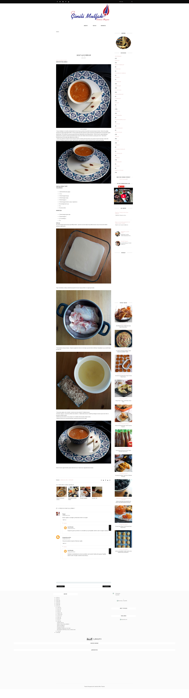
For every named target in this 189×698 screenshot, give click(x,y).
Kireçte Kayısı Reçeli (123, 524)
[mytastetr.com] (123, 619)
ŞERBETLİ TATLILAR (119, 170)
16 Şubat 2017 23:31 (66, 515)
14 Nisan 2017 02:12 (71, 528)
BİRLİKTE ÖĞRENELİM (119, 64)
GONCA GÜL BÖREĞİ (123, 549)
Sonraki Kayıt (60, 586)
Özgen (63, 514)
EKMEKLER (117, 77)
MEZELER (117, 102)
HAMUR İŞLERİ (118, 86)
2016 (57, 632)
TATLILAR (117, 140)
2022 (57, 599)
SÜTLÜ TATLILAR (118, 132)
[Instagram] (63, 1)
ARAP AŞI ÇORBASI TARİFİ (61, 60)
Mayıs (58, 617)
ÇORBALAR (62, 480)
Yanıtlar (65, 523)
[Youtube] (68, 1)
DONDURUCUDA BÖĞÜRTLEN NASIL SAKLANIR (123, 499)
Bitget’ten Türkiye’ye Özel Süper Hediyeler (121, 213)
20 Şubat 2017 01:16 (66, 538)
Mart (58, 620)
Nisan (58, 618)
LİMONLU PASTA (60, 622)
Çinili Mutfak (70, 527)
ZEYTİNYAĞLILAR (118, 153)
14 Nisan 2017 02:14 (71, 551)
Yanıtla (64, 519)
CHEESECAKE (117, 69)
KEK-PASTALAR (118, 90)
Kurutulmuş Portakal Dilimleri (123, 373)
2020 (57, 601)
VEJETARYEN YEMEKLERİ (120, 149)
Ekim (58, 610)
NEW (67, 480)
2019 (57, 603)
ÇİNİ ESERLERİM (118, 162)
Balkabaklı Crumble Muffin (125, 232)
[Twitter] (60, 1)
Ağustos (59, 613)
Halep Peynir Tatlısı (123, 398)
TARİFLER (117, 136)
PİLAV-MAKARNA (118, 115)
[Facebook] (57, 1)
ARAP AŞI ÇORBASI (61, 625)
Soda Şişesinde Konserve (123, 448)
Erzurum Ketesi (123, 324)
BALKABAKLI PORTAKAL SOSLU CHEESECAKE (66, 629)
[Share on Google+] (110, 480)
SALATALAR (117, 123)
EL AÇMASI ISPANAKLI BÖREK (123, 349)
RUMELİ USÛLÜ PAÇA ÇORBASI (63, 624)
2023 (57, 597)
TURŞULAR (117, 145)
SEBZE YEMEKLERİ (119, 128)
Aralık (58, 607)
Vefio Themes (102, 686)
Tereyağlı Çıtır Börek (123, 473)
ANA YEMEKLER (118, 56)
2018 (57, 604)
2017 (57, 606)
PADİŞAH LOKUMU (60, 627)
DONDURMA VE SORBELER (120, 73)
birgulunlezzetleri (66, 537)
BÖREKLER (117, 60)
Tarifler (94, 25)
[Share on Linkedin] (108, 480)
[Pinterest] (66, 1)
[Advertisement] (83, 42)
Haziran (59, 615)
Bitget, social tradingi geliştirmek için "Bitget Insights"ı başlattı (122, 222)
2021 (57, 600)
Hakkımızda (103, 25)
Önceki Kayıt (106, 586)
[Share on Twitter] (103, 480)
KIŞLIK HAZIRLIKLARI (119, 94)
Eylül (58, 611)
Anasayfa (86, 25)
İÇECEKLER (117, 166)
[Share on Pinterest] (105, 480)
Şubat (58, 621)
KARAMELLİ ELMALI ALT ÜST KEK (63, 628)
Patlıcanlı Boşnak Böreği (123, 423)
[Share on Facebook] (101, 480)
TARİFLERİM (70, 480)
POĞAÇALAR (117, 111)
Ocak (58, 631)
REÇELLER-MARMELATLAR (120, 119)
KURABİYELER (118, 98)
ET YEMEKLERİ (118, 81)
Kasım (58, 608)
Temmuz (59, 614)
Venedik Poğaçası (124, 241)
